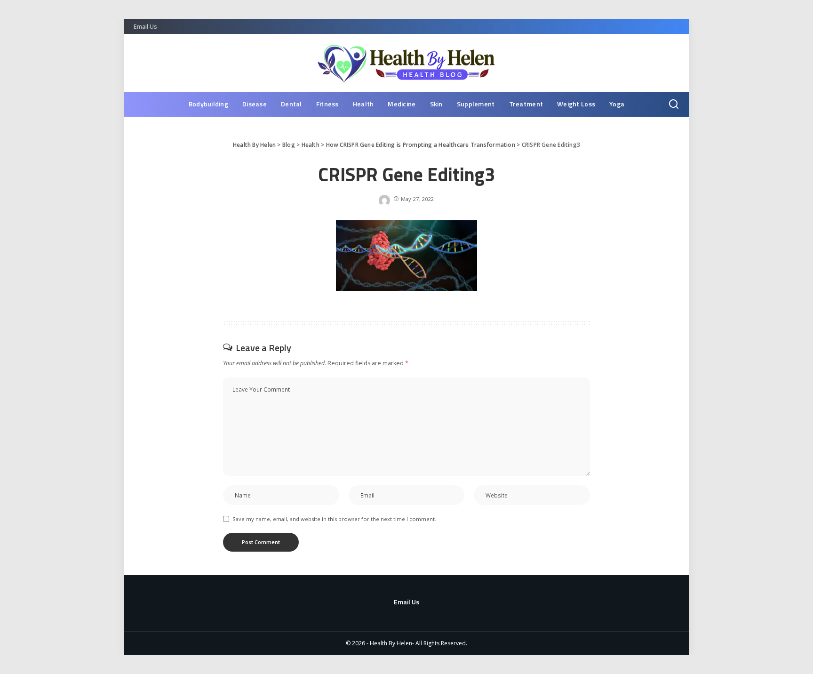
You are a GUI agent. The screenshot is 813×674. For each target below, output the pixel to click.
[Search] (673, 104)
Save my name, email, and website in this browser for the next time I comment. (334, 518)
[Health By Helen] (407, 63)
